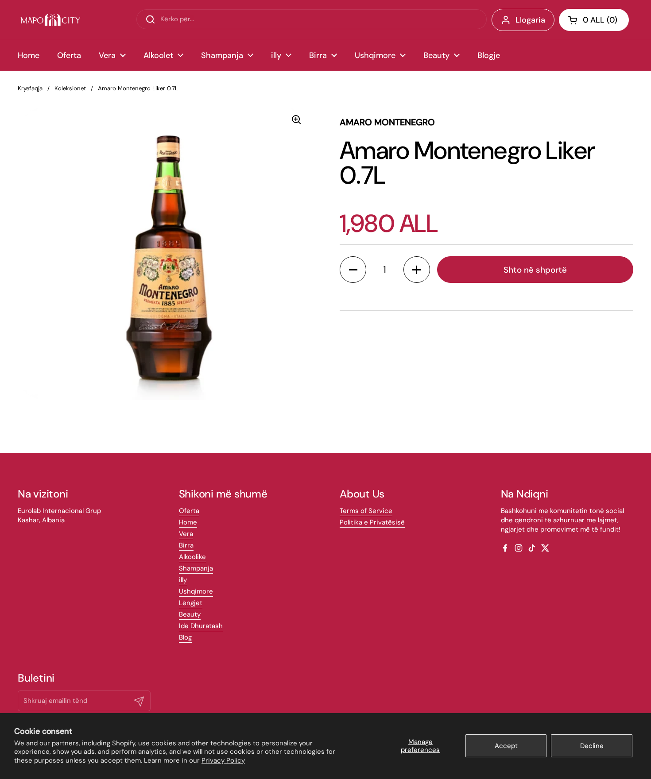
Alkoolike (192, 556)
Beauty (190, 614)
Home (188, 522)
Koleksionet (70, 88)
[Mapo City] (50, 20)
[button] (594, 20)
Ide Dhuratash (201, 625)
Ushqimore (196, 591)
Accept (506, 745)
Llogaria (530, 20)
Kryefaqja (30, 88)
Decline (592, 745)
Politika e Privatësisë (372, 522)
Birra (186, 545)
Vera (186, 533)
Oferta (189, 510)
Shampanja (196, 568)
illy (183, 579)
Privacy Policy (223, 760)
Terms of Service (366, 510)
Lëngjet (190, 602)
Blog (185, 637)
